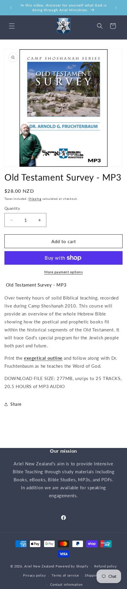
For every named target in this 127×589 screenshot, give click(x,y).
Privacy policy (34, 575)
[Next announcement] (116, 7)
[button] (11, 25)
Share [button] (16, 404)
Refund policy (105, 566)
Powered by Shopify (72, 566)
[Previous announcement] (10, 7)
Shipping (34, 198)
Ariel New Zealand (39, 566)
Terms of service (65, 575)
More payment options (63, 272)
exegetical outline (43, 358)
